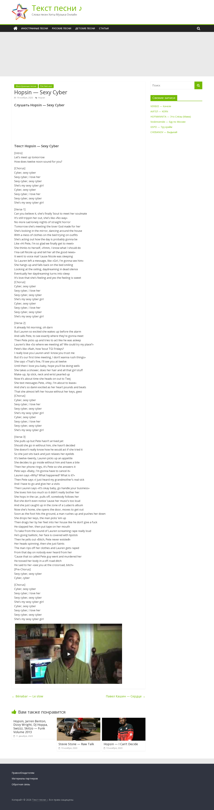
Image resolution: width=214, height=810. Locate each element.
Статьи (104, 28)
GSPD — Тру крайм (161, 127)
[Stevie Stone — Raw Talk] (78, 720)
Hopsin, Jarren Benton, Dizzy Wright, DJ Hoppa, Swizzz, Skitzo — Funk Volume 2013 (30, 726)
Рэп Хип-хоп (46, 86)
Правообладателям (23, 772)
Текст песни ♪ (57, 8)
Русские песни (61, 28)
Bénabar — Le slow (27, 696)
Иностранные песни (34, 28)
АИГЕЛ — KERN (159, 111)
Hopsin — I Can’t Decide (121, 744)
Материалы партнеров (25, 778)
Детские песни (85, 28)
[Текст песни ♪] (15, 28)
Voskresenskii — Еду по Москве (168, 121)
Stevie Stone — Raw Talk (76, 744)
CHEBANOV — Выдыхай (163, 132)
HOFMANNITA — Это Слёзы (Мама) (170, 116)
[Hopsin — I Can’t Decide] (123, 720)
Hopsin (41, 97)
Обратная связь (21, 784)
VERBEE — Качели (160, 106)
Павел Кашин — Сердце (125, 696)
